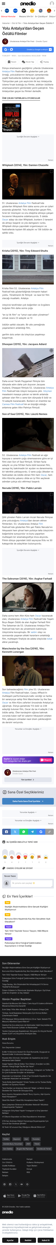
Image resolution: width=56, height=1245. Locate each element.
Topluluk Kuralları (9, 1169)
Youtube (36, 1139)
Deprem (16, 1139)
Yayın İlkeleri (32, 1166)
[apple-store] (9, 1195)
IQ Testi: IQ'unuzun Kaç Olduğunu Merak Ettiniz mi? (23, 1127)
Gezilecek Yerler (44, 1149)
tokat (49, 638)
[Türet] (40, 10)
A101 (28, 1144)
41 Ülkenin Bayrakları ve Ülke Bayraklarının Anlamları (23, 1117)
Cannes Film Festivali (13, 404)
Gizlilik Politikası (8, 1166)
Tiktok (36, 1144)
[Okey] (15, 10)
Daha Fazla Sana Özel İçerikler (26, 801)
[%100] (24, 10)
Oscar (5, 219)
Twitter (6, 1139)
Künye (29, 1169)
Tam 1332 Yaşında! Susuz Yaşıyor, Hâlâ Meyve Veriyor (26, 932)
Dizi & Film (16, 23)
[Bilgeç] (49, 10)
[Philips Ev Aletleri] (7, 10)
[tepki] (5, 857)
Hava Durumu (8, 1043)
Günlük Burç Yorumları (12, 1144)
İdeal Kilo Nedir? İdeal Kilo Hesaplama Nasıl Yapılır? (23, 1100)
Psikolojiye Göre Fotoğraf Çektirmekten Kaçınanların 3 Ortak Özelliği (23, 944)
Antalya (6, 71)
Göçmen (47, 391)
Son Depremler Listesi (11, 1047)
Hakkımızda (7, 1159)
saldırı (34, 632)
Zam (26, 1139)
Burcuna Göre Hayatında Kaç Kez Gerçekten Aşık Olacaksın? (27, 920)
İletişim (5, 1175)
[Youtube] (21, 1184)
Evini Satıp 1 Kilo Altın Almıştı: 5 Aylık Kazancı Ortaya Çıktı (25, 1009)
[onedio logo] (26, 1212)
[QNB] (32, 10)
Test (7, 902)
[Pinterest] (27, 1184)
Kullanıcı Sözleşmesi (35, 1162)
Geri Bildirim (7, 1162)
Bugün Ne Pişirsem (25, 1149)
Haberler (6, 23)
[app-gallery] (40, 1195)
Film (12, 71)
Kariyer (30, 1159)
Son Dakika (7, 1149)
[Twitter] (16, 1184)
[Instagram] (4, 1184)
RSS (28, 1172)
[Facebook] (10, 1184)
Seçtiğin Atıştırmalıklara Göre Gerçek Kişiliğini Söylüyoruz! (26, 908)
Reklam (5, 1172)
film (26, 689)
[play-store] (24, 1195)
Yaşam (8, 927)
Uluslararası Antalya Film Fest (28, 41)
